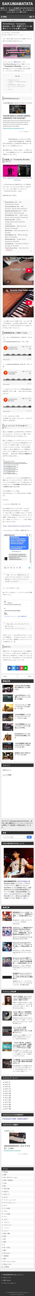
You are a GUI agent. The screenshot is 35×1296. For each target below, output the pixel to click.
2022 (6, 1089)
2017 (6, 1100)
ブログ (5, 1219)
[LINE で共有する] (26, 668)
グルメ (5, 1205)
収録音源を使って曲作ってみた (16, 84)
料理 (4, 1236)
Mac (4, 1186)
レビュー (21, 34)
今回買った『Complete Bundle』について (17, 82)
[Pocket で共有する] (22, 668)
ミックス (6, 1228)
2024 (6, 1084)
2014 (6, 1107)
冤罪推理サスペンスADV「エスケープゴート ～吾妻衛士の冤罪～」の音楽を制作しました (23, 914)
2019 (6, 1095)
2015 (6, 1104)
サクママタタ (22, 881)
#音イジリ (10, 896)
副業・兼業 (6, 1233)
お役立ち (6, 1191)
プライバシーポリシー (9, 1283)
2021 (6, 1091)
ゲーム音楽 (6, 1208)
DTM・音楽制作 (8, 34)
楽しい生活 (6, 1247)
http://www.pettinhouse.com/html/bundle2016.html (17, 179)
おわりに (10, 89)
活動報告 (6, 1256)
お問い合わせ (7, 1280)
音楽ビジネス (7, 1264)
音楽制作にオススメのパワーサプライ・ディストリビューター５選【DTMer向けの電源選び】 (23, 976)
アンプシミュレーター (10, 1200)
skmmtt (18, 62)
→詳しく (25, 898)
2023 (6, 1086)
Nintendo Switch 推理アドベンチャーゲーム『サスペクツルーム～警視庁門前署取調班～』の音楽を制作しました (22, 960)
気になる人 (6, 1253)
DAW (4, 1175)
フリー (5, 1217)
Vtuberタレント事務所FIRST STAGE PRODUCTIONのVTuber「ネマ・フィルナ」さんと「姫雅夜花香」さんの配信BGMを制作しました (23, 931)
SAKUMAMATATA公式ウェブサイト (13, 1275)
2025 (6, 1082)
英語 (4, 1259)
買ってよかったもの (9, 1261)
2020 (6, 1093)
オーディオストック (9, 1203)
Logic (5, 1183)
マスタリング (7, 1225)
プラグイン (15, 34)
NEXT (30, 676)
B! (17, 668)
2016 (6, 1102)
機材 (4, 1250)
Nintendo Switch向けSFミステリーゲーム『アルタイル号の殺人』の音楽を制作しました (22, 945)
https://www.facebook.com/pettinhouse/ (17, 526)
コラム (5, 1211)
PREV (5, 676)
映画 (4, 1242)
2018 (6, 1098)
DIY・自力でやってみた (10, 1177)
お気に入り (6, 1194)
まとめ (5, 1197)
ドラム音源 (6, 1214)
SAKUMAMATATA (17, 3)
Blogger (5, 1172)
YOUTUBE (6, 1189)
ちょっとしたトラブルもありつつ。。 (16, 87)
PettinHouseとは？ (14, 80)
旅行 (4, 1239)
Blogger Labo (20, 1294)
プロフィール (7, 1277)
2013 (6, 1109)
